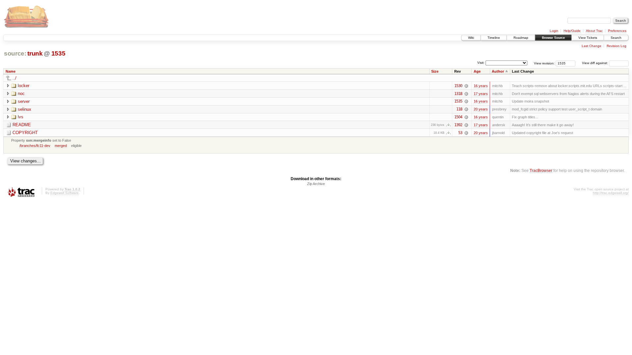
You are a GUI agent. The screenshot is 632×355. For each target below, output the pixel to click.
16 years (481, 86)
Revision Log (616, 46)
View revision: (544, 63)
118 (459, 109)
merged (61, 146)
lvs (20, 116)
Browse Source (553, 37)
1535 (58, 53)
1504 (458, 117)
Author (498, 71)
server (24, 101)
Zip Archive (316, 184)
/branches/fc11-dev (34, 146)
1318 (458, 93)
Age (477, 71)
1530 (458, 85)
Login (554, 31)
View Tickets (587, 37)
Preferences (617, 31)
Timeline (493, 37)
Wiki (471, 37)
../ (14, 78)
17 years (481, 94)
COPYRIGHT (25, 132)
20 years (481, 109)
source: (15, 53)
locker (23, 85)
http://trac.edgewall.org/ (611, 193)
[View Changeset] (466, 85)
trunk (34, 53)
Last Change (591, 46)
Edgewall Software (64, 193)
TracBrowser (541, 170)
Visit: (481, 62)
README (22, 124)
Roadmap (521, 37)
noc (21, 93)
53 (460, 132)
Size (434, 71)
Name (10, 71)
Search (616, 37)
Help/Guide (572, 31)
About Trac (594, 31)
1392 (458, 125)
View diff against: (595, 63)
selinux (24, 109)
